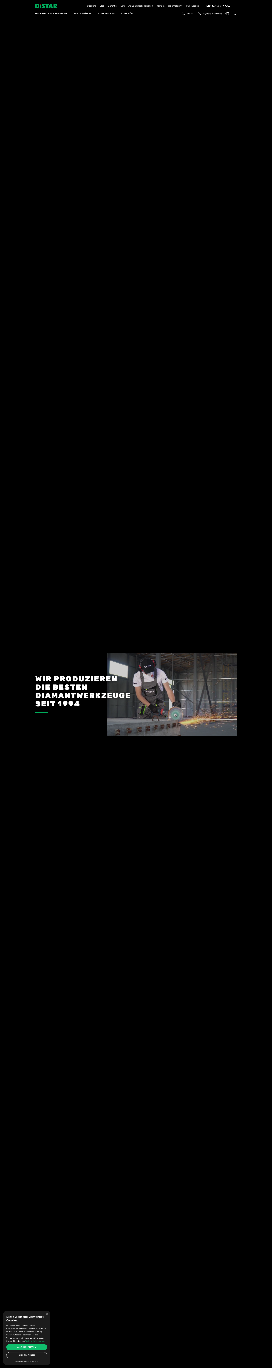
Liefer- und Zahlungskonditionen (136, 6)
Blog (102, 6)
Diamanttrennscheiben (51, 13)
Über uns (91, 6)
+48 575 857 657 (217, 6)
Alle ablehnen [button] (27, 1355)
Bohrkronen (106, 13)
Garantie (112, 6)
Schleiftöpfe (82, 13)
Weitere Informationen (35, 1341)
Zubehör (127, 13)
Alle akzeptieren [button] (26, 1347)
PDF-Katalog (192, 6)
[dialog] (26, 1338)
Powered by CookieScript (27, 1361)
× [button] (47, 1314)
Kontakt (160, 6)
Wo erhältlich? (175, 6)
